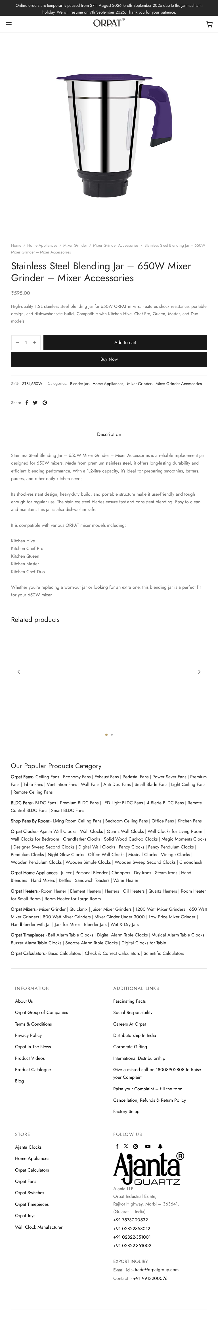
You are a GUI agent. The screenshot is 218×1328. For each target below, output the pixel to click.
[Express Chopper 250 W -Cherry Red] (41, 680)
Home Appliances (42, 245)
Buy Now (109, 359)
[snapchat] (160, 1147)
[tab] (109, 434)
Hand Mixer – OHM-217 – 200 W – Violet (173, 720)
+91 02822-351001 (132, 1237)
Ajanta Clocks (28, 1147)
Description (109, 434)
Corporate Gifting (130, 1046)
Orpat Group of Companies (41, 1012)
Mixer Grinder (75, 245)
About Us (24, 1001)
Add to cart (125, 342)
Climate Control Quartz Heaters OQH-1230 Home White (104, 723)
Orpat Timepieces (32, 1204)
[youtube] (148, 1147)
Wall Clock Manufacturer (38, 1227)
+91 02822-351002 (132, 1245)
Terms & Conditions (33, 1024)
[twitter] (126, 1148)
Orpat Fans (25, 1181)
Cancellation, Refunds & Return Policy (149, 1100)
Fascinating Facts (129, 1001)
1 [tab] (106, 735)
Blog (19, 1081)
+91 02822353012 (131, 1228)
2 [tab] (112, 735)
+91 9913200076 (150, 1278)
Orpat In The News (33, 1046)
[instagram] (135, 1147)
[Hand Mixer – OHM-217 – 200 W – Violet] (177, 680)
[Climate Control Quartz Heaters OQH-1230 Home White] (109, 680)
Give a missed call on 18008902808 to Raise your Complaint (157, 1073)
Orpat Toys (25, 1215)
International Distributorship (139, 1058)
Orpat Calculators (32, 1170)
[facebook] (117, 1147)
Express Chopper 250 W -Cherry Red (36, 720)
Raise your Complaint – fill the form (147, 1089)
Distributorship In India (134, 1035)
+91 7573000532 (130, 1220)
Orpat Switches (29, 1192)
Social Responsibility (132, 1012)
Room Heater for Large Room (73, 898)
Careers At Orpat (129, 1024)
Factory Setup (126, 1111)
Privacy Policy (28, 1035)
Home (16, 245)
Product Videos (30, 1058)
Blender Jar (79, 383)
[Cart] (209, 24)
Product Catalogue (33, 1069)
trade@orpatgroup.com (157, 1269)
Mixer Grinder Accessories (116, 245)
